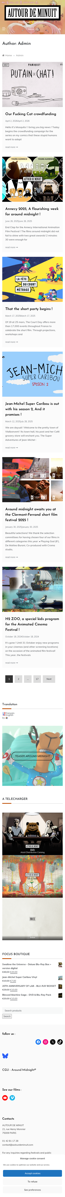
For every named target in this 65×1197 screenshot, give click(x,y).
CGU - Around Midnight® (19, 1070)
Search (7, 1016)
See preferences (32, 1189)
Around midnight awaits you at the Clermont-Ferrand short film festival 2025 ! (31, 515)
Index (32, 937)
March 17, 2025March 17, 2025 (20, 316)
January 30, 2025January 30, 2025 (21, 527)
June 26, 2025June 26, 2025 (18, 221)
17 (37, 679)
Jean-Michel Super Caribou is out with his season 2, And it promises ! (32, 409)
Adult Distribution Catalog (33, 852)
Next (49, 679)
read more (10, 147)
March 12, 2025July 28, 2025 (19, 421)
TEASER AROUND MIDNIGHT (32, 756)
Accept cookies (32, 1173)
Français (10, 713)
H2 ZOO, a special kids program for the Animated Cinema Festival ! (32, 624)
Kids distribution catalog (33, 895)
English (9, 715)
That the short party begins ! (28, 309)
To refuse (32, 1181)
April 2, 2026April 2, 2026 (17, 121)
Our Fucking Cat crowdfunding (30, 114)
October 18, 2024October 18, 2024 (22, 636)
